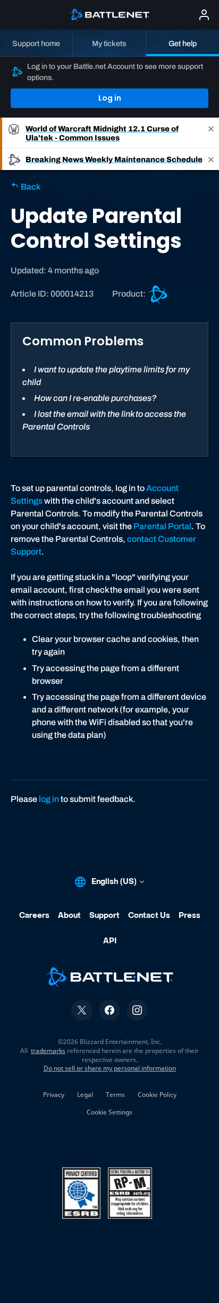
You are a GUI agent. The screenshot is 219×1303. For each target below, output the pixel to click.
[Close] (211, 133)
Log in (109, 98)
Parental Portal (162, 526)
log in (49, 799)
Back (29, 186)
